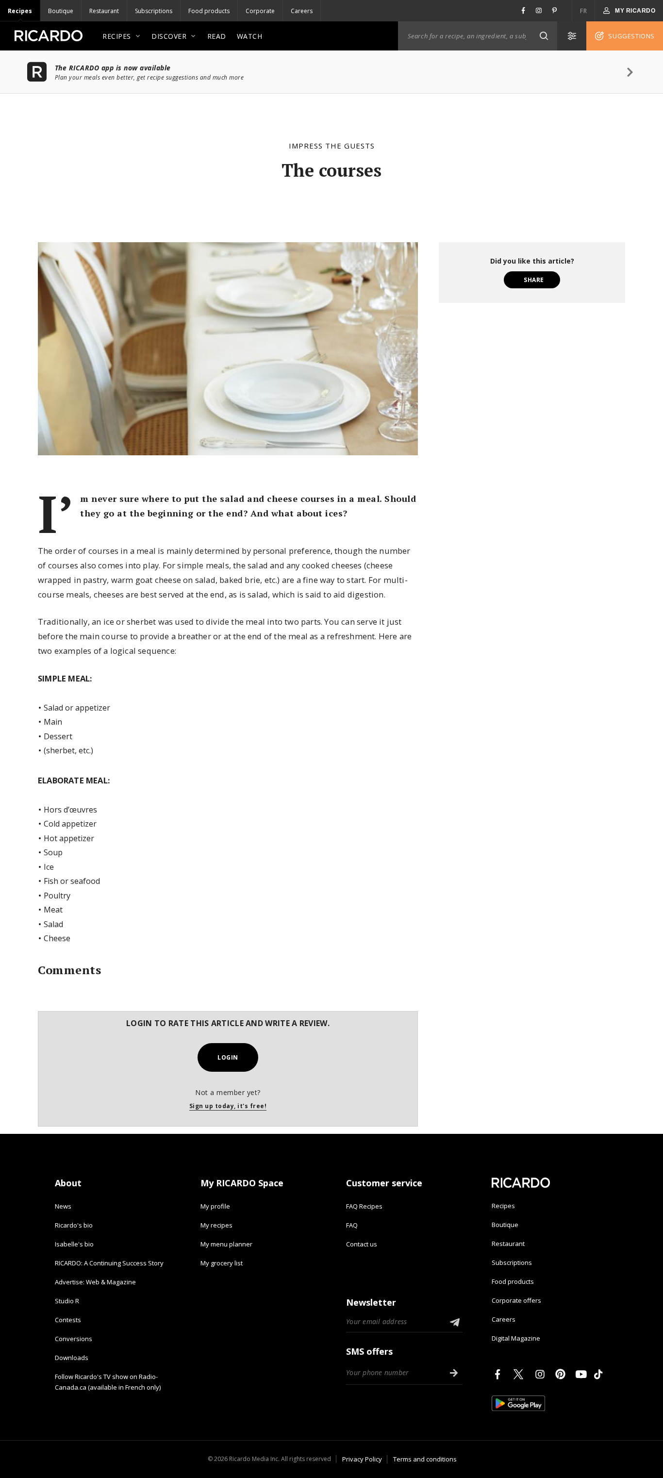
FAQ (352, 1225)
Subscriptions (153, 11)
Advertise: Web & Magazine (95, 1282)
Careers (302, 11)
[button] (543, 36)
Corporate (260, 11)
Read (216, 36)
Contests (68, 1319)
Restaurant (104, 11)
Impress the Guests (332, 145)
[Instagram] (541, 1374)
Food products (209, 11)
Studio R (67, 1300)
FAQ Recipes (364, 1206)
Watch (250, 36)
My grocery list (221, 1263)
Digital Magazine (516, 1338)
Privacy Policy (362, 1459)
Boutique (60, 11)
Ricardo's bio (74, 1225)
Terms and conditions (425, 1459)
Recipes (20, 11)
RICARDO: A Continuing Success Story (109, 1263)
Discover (168, 36)
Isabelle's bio (74, 1244)
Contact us (361, 1244)
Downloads (71, 1357)
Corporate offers (516, 1300)
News (63, 1206)
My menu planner (226, 1244)
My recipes (216, 1225)
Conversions (73, 1338)
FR (583, 11)
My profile (215, 1206)
